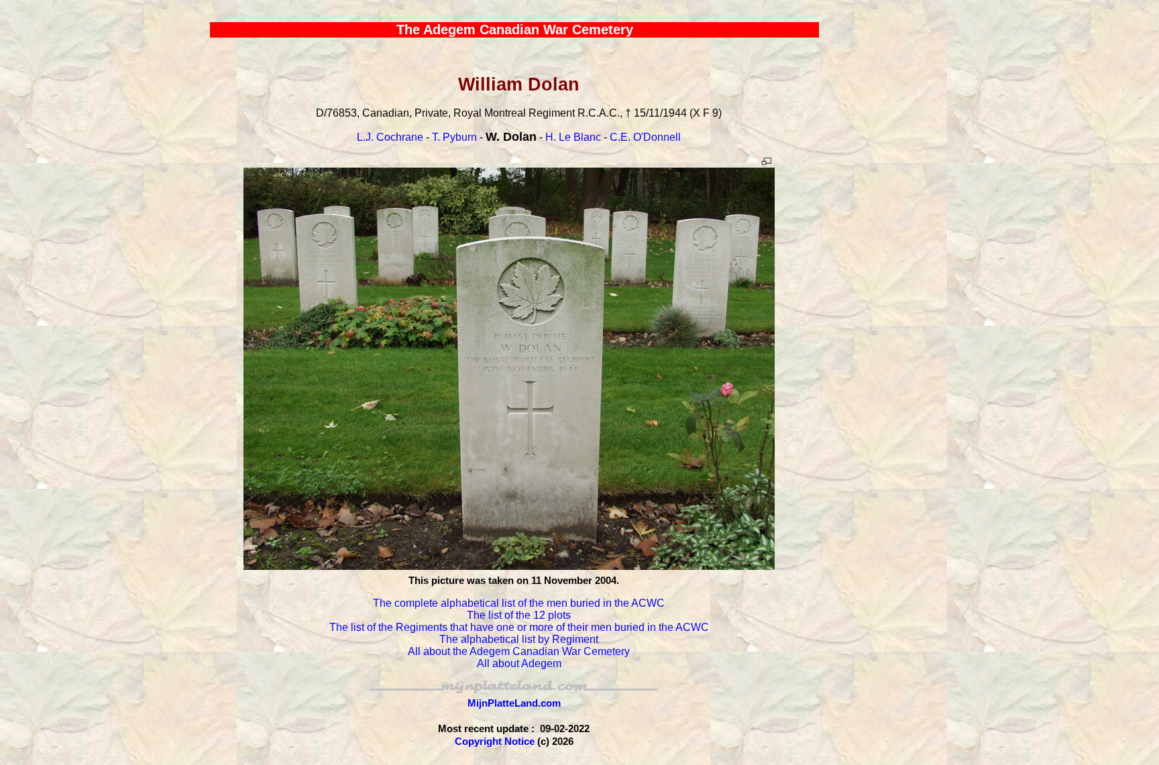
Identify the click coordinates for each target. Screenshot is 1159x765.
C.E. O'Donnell (645, 137)
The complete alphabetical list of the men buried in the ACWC (519, 603)
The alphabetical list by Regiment (518, 639)
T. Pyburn (454, 137)
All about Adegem (519, 663)
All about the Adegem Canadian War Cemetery (519, 651)
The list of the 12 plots (519, 615)
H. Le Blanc (573, 137)
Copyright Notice (495, 741)
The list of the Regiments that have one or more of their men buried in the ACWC (519, 627)
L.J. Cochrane (390, 137)
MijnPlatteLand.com (514, 703)
